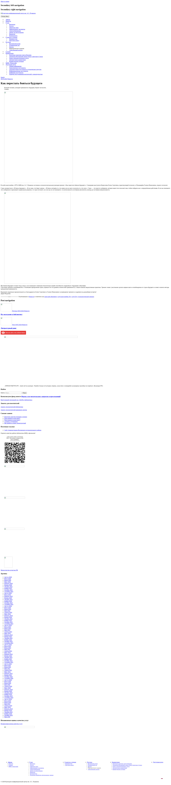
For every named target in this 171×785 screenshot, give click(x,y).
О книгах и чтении (70, 762)
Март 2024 (7, 614)
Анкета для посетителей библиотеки (12, 407)
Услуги (32, 765)
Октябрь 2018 (8, 715)
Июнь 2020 (7, 683)
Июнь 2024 (7, 609)
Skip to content (5, 1)
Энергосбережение (35, 769)
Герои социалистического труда (121, 766)
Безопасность (33, 773)
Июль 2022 (7, 646)
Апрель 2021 (8, 670)
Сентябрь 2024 (8, 604)
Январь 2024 (8, 617)
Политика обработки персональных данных (41, 775)
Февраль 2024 (8, 615)
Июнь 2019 (7, 702)
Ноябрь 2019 (8, 694)
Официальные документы (37, 768)
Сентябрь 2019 (8, 697)
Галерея (11, 765)
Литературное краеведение (120, 768)
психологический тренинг (86, 296)
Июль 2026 (7, 578)
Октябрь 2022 (8, 641)
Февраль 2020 (8, 689)
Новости (10, 79)
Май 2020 (7, 685)
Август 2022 (8, 644)
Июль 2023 (7, 627)
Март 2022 (7, 652)
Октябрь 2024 (8, 603)
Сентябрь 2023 (8, 623)
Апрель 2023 (8, 631)
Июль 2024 (7, 607)
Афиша (10, 762)
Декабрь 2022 (8, 638)
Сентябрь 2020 (8, 678)
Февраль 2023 (8, 635)
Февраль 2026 (8, 583)
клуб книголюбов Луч (64, 296)
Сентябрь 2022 (8, 643)
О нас (7, 23)
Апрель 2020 (8, 686)
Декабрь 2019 (8, 693)
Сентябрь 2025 (8, 591)
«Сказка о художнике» (11, 421)
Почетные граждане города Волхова (122, 763)
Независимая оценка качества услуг (12, 724)
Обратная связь (34, 766)
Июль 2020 (7, 681)
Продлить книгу (14, 40)
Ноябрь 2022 (8, 640)
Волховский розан (93, 763)
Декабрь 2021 (8, 657)
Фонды (90, 766)
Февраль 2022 (8, 654)
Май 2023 (7, 630)
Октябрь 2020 (8, 676)
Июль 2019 (7, 701)
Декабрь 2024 (8, 599)
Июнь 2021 (7, 667)
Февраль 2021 (8, 673)
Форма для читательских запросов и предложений (40, 396)
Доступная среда (158, 762)
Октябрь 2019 (8, 696)
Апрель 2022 (8, 651)
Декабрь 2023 (8, 619)
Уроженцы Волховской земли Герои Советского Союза (127, 765)
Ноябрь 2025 (8, 588)
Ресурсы (89, 762)
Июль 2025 (7, 594)
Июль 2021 (7, 665)
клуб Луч (74, 296)
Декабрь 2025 (8, 586)
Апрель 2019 (8, 705)
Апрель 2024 (8, 612)
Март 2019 (7, 707)
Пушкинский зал (92, 765)
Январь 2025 (8, 598)
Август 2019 (8, 699)
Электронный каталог (16, 50)
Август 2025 (8, 593)
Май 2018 (7, 717)
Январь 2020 (8, 691)
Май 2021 (7, 668)
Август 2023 (8, 625)
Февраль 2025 (8, 596)
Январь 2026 (8, 585)
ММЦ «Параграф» (13, 766)
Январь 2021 (8, 675)
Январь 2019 (8, 710)
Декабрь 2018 (8, 712)
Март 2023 (7, 633)
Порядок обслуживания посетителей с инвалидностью (26, 74)
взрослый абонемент (50, 296)
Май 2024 (7, 611)
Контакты (32, 763)
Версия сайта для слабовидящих (15, 332)
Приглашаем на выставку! (12, 418)
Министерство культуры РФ (9, 570)
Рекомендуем (68, 763)
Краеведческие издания (119, 769)
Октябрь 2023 (8, 622)
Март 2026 (7, 582)
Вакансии (32, 772)
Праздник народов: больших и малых (15, 417)
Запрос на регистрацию (36, 771)
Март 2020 (7, 688)
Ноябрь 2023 (8, 620)
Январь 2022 (8, 656)
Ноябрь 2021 (8, 659)
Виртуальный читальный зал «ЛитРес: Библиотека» (16, 400)
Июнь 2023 (7, 628)
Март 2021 (7, 672)
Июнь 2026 (7, 580)
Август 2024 (8, 606)
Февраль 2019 (8, 709)
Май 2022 (7, 649)
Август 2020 (8, 680)
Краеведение (116, 762)
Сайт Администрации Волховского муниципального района (22, 430)
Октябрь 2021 (8, 660)
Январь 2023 (8, 636)
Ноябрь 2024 (8, 601)
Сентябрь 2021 (8, 662)
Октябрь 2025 (8, 590)
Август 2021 (8, 664)
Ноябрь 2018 (8, 713)
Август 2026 (8, 577)
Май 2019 (7, 704)
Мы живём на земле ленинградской (15, 423)
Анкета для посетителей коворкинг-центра (14, 410)
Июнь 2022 (7, 648)
